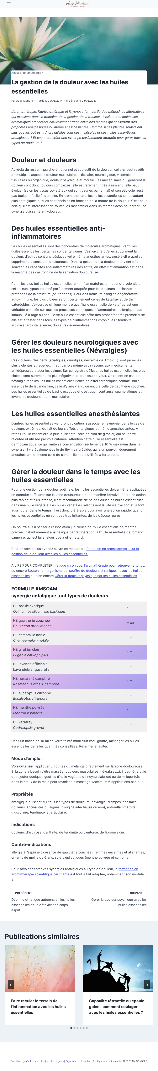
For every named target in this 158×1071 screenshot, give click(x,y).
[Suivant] (147, 984)
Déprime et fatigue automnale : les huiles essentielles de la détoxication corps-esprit (43, 901)
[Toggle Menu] (9, 4)
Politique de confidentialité (107, 1061)
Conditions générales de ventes (28, 1061)
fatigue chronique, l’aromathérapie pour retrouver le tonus (99, 565)
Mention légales (55, 1061)
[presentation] (40, 968)
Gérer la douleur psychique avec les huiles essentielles (119, 899)
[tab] (71, 1028)
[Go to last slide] (11, 984)
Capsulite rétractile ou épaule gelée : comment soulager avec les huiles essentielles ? (116, 1007)
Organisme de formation (78, 1061)
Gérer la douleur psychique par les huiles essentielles (96, 576)
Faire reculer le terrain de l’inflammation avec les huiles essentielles (38, 1007)
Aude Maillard (24, 100)
